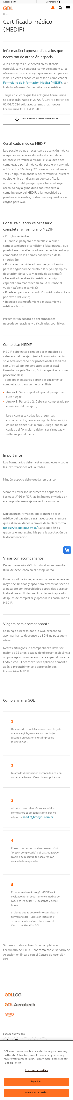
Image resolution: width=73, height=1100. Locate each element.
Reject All (36, 1081)
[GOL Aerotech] (20, 1005)
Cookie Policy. (13, 1063)
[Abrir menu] (68, 7)
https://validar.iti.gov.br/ (20, 527)
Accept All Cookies (36, 1092)
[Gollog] (13, 995)
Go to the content (15, 4)
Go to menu (11, 4)
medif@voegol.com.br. (38, 817)
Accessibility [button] (9, 2)
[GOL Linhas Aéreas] (8, 8)
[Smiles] (9, 1015)
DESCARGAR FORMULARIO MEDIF (39, 118)
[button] (53, 7)
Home (6, 14)
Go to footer (11, 4)
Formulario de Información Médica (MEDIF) (32, 82)
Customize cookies (36, 1070)
